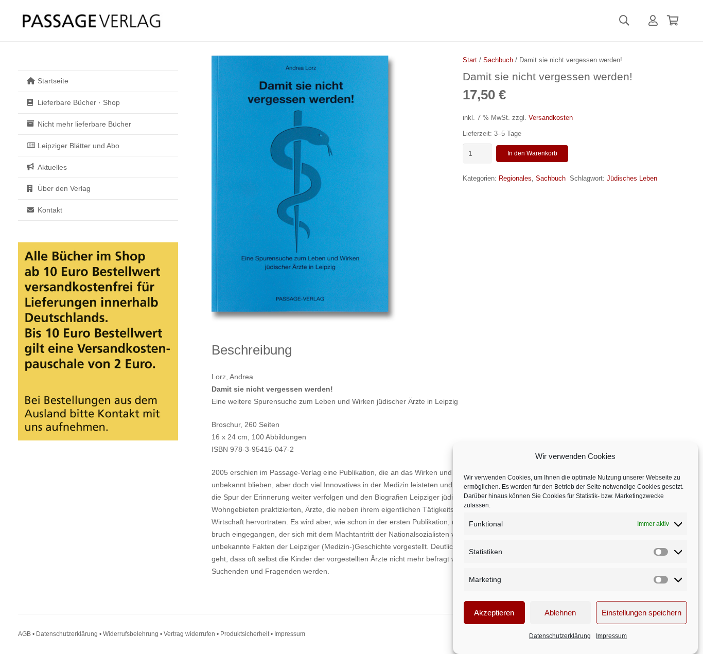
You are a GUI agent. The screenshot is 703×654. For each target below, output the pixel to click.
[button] (624, 20)
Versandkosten (551, 117)
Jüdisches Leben (632, 178)
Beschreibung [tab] (252, 350)
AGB (24, 634)
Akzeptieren (494, 612)
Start (470, 60)
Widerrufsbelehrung (131, 634)
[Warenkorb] (672, 20)
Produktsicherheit (244, 634)
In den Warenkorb (532, 153)
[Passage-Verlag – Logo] (91, 21)
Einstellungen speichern (641, 612)
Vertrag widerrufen (189, 634)
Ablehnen (560, 612)
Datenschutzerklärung (560, 636)
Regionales (515, 178)
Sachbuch (498, 60)
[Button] (653, 20)
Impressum (611, 636)
